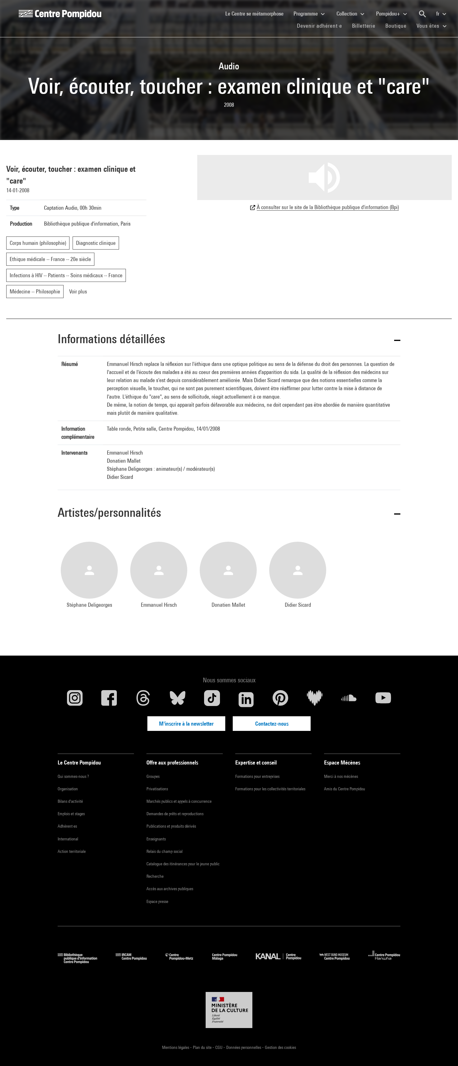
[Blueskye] (177, 699)
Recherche (155, 876)
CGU (219, 1047)
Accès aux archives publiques (169, 888)
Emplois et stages (71, 813)
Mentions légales (176, 1047)
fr (438, 13)
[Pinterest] (280, 699)
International (68, 838)
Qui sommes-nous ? (73, 776)
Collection (347, 13)
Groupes (153, 776)
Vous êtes (429, 25)
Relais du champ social (164, 851)
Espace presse (157, 901)
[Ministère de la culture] (229, 1010)
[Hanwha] (384, 961)
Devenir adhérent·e (322, 25)
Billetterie (363, 25)
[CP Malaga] (229, 961)
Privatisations (157, 788)
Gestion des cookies (280, 1047)
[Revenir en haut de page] (443, 1051)
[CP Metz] (184, 961)
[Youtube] (383, 699)
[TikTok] (212, 699)
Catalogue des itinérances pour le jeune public (183, 863)
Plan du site (202, 1047)
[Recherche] (422, 14)
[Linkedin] (246, 699)
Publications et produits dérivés (171, 826)
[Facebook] (109, 699)
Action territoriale (72, 851)
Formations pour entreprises (257, 776)
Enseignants (156, 838)
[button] (229, 340)
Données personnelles (244, 1047)
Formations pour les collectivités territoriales (270, 788)
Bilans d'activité (70, 801)
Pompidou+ (388, 13)
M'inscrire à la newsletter (186, 723)
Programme (306, 13)
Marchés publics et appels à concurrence (179, 801)
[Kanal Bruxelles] (283, 961)
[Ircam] (136, 961)
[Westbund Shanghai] (339, 961)
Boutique (398, 25)
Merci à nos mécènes (341, 776)
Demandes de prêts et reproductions (174, 813)
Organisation (68, 788)
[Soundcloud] (349, 699)
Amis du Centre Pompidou (344, 788)
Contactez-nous (272, 723)
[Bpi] (82, 961)
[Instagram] (75, 699)
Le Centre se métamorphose (257, 13)
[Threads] (143, 699)
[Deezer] (315, 699)
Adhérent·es (67, 826)
